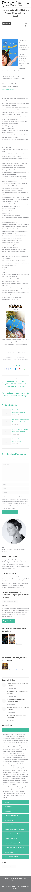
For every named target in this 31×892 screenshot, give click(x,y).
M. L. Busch (16, 357)
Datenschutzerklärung (15, 608)
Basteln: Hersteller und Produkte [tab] (14, 847)
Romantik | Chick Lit (17, 359)
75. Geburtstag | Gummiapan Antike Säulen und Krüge (16, 716)
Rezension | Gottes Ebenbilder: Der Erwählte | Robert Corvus (20, 421)
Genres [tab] (7, 730)
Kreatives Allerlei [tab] (9, 852)
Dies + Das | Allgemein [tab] (11, 856)
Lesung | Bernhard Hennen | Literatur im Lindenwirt (19, 411)
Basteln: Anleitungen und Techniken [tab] (15, 843)
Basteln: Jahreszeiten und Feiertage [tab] (15, 829)
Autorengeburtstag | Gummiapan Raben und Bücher (17, 692)
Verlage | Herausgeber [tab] (11, 816)
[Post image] (6, 412)
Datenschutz (14, 878)
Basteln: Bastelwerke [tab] (11, 838)
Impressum (22, 878)
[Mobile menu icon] (28, 4)
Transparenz (15, 880)
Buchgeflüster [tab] (9, 820)
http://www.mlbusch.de (8, 89)
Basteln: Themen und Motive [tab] (13, 834)
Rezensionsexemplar (7, 359)
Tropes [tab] (7, 802)
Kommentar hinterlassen (15, 354)
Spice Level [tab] (8, 806)
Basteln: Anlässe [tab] (9, 825)
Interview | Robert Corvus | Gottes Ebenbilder (19, 440)
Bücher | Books (6, 23)
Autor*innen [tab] (8, 811)
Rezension (22, 357)
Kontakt (7, 878)
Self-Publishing (25, 359)
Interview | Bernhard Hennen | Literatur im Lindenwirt (20, 430)
